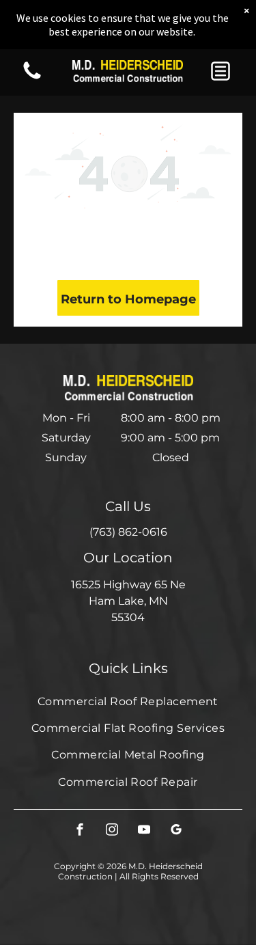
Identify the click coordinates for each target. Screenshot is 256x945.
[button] (220, 71)
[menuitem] (128, 700)
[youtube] (144, 831)
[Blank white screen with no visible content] (32, 78)
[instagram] (112, 831)
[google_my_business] (176, 831)
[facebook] (80, 831)
